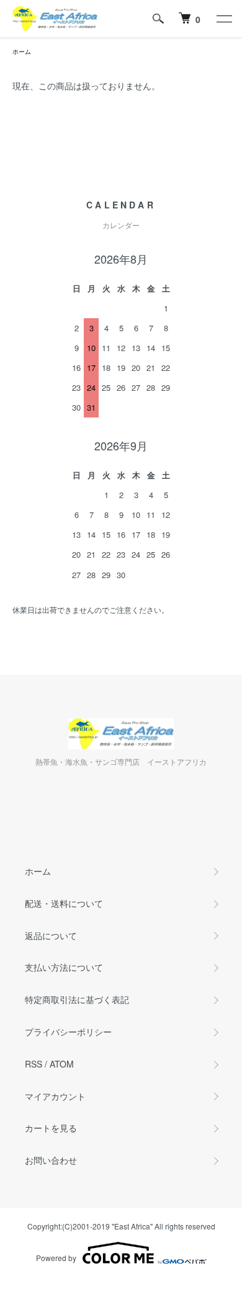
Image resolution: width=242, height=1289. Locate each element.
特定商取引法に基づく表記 (77, 999)
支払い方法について (64, 967)
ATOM (62, 1064)
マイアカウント (55, 1096)
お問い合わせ (51, 1160)
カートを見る (51, 1128)
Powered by (56, 1257)
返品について (51, 935)
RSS (33, 1064)
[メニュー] (223, 18)
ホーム (21, 51)
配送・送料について (64, 903)
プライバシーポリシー (68, 1031)
